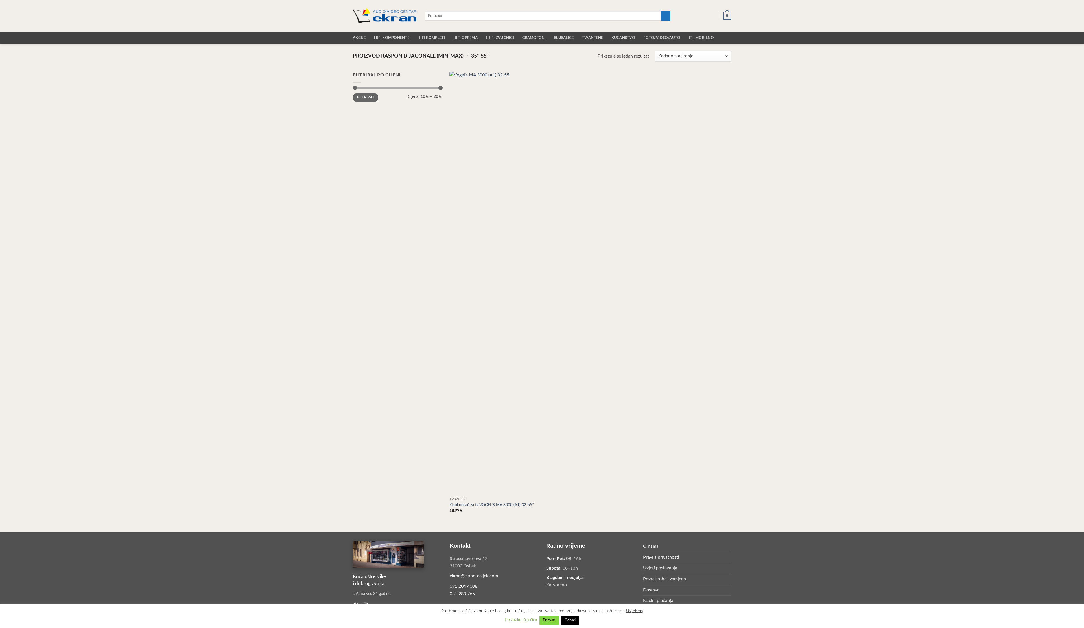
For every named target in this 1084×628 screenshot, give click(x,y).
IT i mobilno (701, 37)
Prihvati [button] (549, 620)
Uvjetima (634, 611)
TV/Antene (592, 37)
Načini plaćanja (658, 600)
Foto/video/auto (661, 37)
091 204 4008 (463, 586)
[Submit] (665, 16)
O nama (651, 546)
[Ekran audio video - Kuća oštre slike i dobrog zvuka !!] (384, 15)
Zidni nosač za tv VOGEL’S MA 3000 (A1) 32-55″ (491, 505)
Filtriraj (365, 97)
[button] (692, 16)
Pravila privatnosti (661, 557)
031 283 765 (462, 594)
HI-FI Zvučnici (500, 37)
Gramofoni (534, 37)
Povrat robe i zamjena (664, 579)
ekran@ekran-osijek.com (474, 576)
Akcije (359, 37)
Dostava (651, 590)
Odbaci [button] (570, 620)
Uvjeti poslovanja (660, 568)
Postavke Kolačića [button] (521, 620)
